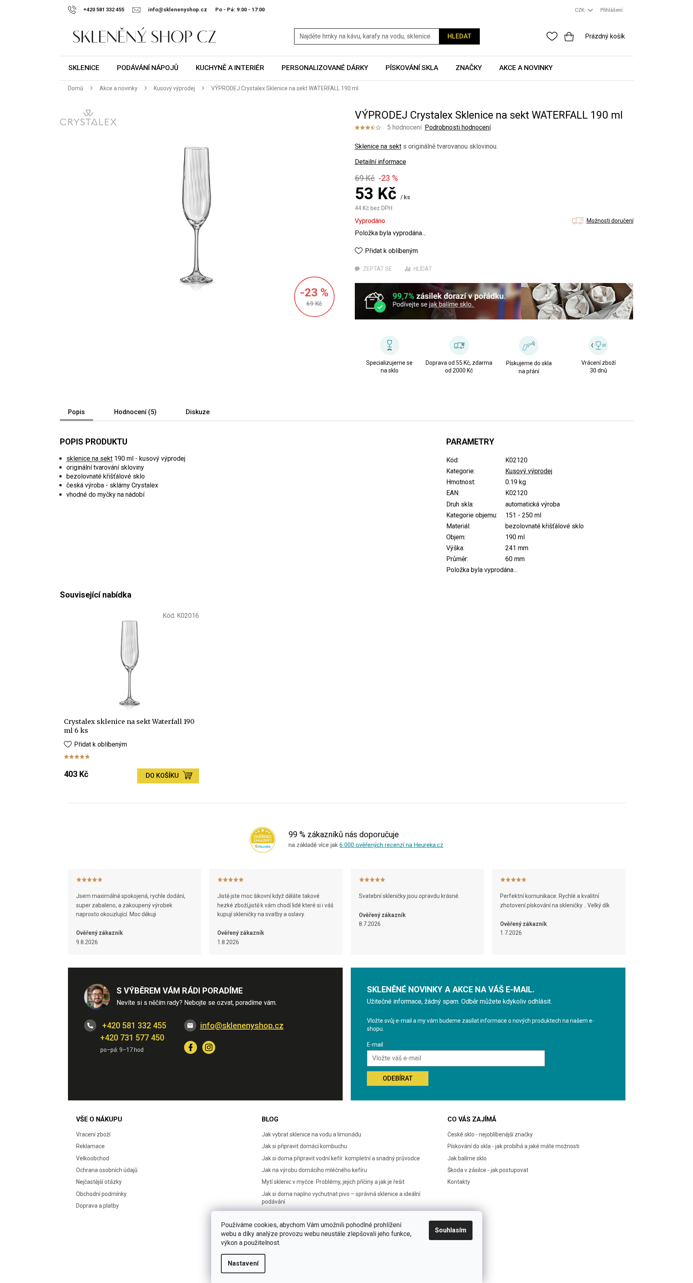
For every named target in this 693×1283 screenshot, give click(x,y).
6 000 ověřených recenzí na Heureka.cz (391, 845)
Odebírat (398, 1078)
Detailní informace (380, 162)
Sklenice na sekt (378, 146)
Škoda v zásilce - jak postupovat (487, 1170)
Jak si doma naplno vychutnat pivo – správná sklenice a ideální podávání (341, 1198)
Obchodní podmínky (101, 1194)
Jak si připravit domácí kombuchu (304, 1146)
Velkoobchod (92, 1158)
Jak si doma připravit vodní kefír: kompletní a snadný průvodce (341, 1158)
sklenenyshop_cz (208, 1047)
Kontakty (458, 1182)
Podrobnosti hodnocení (458, 127)
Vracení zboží (93, 1134)
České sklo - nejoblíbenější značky (490, 1134)
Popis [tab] (76, 412)
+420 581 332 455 (133, 1025)
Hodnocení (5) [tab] (135, 412)
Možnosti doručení (610, 220)
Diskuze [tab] (198, 412)
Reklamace (90, 1146)
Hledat (459, 36)
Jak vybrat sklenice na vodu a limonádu (311, 1134)
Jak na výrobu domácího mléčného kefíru (314, 1170)
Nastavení (243, 1263)
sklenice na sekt (89, 458)
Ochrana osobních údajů (107, 1170)
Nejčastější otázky (99, 1182)
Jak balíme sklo (467, 1158)
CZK (580, 10)
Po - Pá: (240, 9)
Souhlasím (450, 1230)
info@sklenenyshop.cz (242, 1025)
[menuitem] (84, 68)
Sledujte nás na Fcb (190, 1047)
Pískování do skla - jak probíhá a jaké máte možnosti (513, 1146)
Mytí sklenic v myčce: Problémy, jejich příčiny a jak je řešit (333, 1182)
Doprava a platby (97, 1205)
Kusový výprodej (528, 471)
